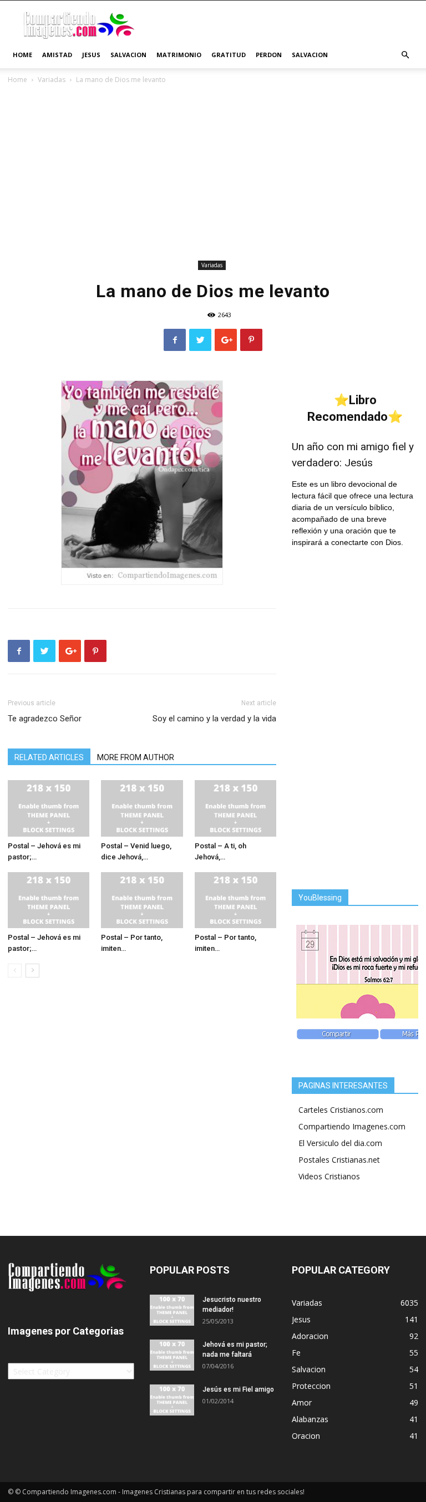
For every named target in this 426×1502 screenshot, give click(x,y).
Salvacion (128, 54)
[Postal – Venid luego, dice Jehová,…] (141, 808)
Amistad (57, 54)
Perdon (269, 54)
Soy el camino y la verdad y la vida (214, 719)
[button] (405, 55)
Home (22, 54)
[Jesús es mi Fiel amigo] (172, 1400)
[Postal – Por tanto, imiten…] (141, 900)
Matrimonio (178, 54)
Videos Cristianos (329, 1176)
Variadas (51, 79)
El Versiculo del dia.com (340, 1143)
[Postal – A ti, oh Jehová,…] (235, 808)
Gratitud (228, 54)
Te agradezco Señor (45, 719)
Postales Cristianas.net (339, 1159)
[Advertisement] (213, 174)
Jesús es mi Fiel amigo (238, 1389)
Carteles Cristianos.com (340, 1109)
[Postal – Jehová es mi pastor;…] (48, 808)
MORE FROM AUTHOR (135, 757)
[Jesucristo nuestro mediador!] (172, 1310)
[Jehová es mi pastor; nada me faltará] (172, 1355)
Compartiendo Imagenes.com (351, 1126)
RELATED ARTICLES (49, 757)
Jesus (91, 54)
